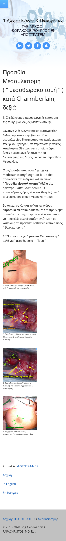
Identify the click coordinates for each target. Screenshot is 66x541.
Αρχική (7, 475)
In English (9, 484)
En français (10, 493)
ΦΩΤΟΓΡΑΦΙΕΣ (27, 466)
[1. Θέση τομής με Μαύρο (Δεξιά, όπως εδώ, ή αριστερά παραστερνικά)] (20, 267)
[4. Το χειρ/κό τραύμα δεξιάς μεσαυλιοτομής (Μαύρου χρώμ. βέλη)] (20, 413)
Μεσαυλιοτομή (47, 519)
